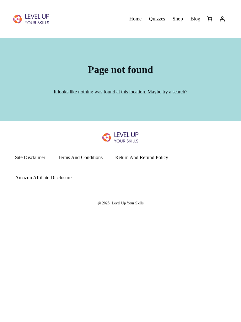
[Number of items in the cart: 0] (209, 19)
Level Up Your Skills (128, 203)
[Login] (222, 19)
